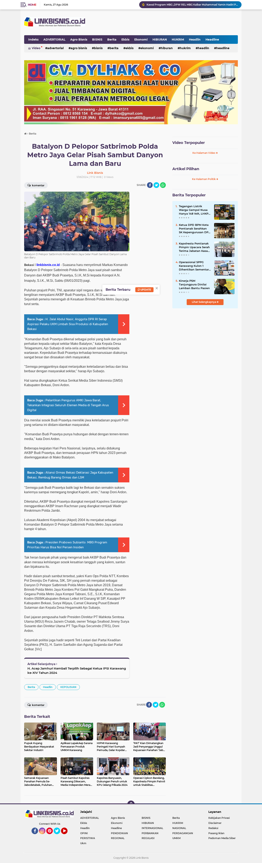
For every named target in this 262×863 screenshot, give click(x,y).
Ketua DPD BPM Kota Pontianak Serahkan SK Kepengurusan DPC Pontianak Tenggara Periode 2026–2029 (194, 228)
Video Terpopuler (188, 142)
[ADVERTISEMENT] (131, 92)
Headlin (195, 39)
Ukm (83, 843)
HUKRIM (178, 39)
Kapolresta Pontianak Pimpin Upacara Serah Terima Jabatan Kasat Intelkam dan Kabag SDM (194, 247)
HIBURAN (159, 39)
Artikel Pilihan (185, 169)
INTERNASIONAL (152, 828)
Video (36, 48)
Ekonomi (141, 39)
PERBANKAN (150, 833)
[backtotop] (131, 804)
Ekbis (125, 39)
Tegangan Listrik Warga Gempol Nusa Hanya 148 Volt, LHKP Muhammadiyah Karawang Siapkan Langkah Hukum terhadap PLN (193, 210)
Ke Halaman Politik (204, 179)
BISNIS (97, 39)
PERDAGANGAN (182, 833)
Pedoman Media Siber (222, 838)
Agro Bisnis (78, 39)
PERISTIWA (87, 838)
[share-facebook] (150, 185)
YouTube (67, 836)
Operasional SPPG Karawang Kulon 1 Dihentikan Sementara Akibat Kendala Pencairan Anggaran (194, 265)
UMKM (176, 838)
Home (32, 5)
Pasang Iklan (216, 833)
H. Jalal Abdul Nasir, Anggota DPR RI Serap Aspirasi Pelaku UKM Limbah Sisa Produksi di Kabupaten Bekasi (67, 324)
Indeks (33, 39)
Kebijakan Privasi (219, 817)
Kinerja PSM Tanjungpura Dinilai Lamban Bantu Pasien (194, 284)
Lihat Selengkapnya (204, 301)
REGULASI (148, 838)
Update (145, 289)
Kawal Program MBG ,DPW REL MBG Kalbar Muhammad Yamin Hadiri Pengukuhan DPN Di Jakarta (192, 4)
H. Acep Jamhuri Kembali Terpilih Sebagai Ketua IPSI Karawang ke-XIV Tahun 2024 (76, 670)
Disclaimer (214, 823)
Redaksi (213, 828)
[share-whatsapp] (163, 185)
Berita (111, 39)
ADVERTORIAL (54, 39)
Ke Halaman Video (204, 152)
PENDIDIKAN (119, 833)
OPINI (84, 833)
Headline (212, 39)
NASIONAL (179, 828)
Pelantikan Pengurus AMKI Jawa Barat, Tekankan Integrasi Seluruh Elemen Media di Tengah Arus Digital (68, 405)
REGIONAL (117, 838)
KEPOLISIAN (68, 687)
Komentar (37, 185)
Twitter (59, 836)
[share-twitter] (156, 185)
